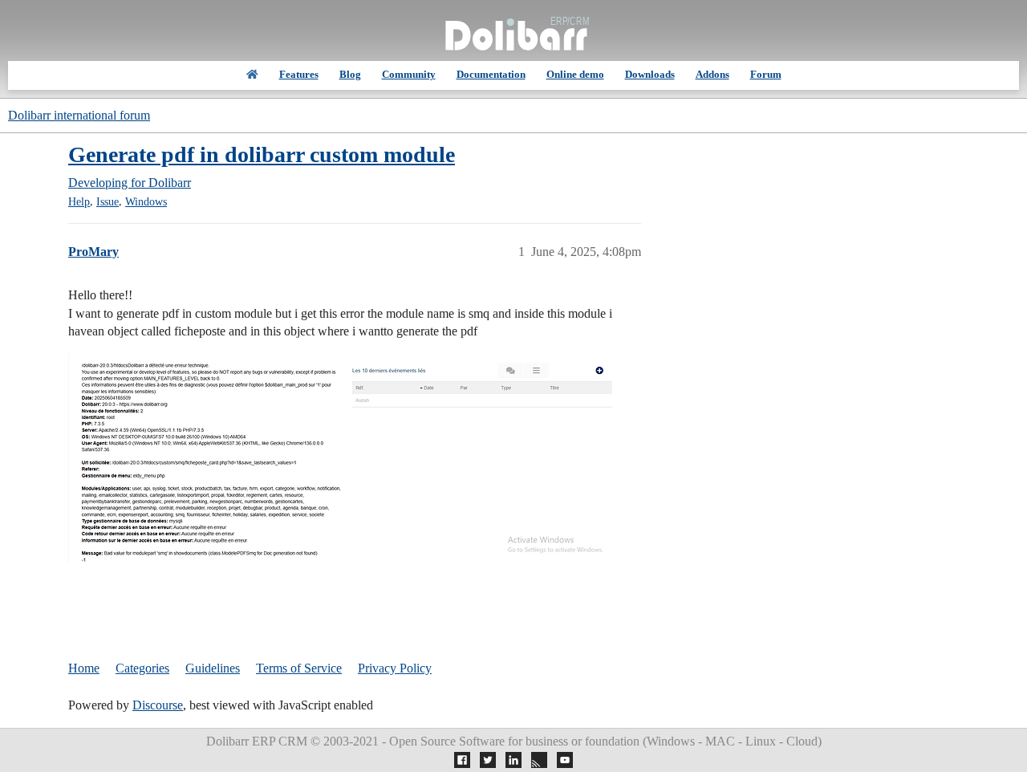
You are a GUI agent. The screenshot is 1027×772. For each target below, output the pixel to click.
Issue (107, 202)
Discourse (157, 705)
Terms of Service (299, 668)
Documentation (491, 74)
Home (83, 668)
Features (299, 74)
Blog (350, 74)
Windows (146, 202)
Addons (712, 74)
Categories (142, 668)
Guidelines (212, 668)
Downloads (650, 74)
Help (79, 202)
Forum (765, 74)
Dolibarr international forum (79, 115)
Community (409, 74)
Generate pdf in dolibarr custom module (261, 154)
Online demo (575, 74)
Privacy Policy (395, 668)
